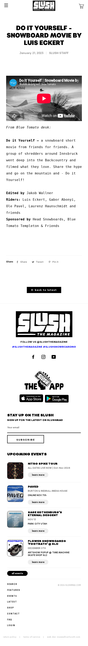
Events (12, 595)
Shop (10, 607)
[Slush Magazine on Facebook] (33, 357)
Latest (12, 601)
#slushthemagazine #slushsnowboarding (44, 347)
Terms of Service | (34, 637)
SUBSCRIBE (25, 440)
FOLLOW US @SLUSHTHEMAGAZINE (44, 342)
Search (12, 583)
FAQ (9, 619)
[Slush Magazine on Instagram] (44, 357)
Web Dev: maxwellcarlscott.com (63, 637)
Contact (13, 613)
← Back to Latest (44, 290)
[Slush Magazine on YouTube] (54, 357)
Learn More (38, 474)
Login (11, 625)
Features (13, 589)
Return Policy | (13, 637)
